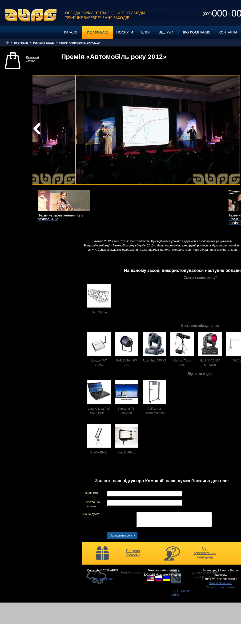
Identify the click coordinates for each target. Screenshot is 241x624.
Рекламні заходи (44, 42)
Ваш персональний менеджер (204, 553)
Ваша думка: (91, 514)
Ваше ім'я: (92, 493)
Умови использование (220, 587)
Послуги (124, 32)
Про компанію (196, 32)
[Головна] (7, 42)
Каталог (72, 32)
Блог (146, 32)
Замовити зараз (102, 579)
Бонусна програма (132, 553)
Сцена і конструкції (200, 277)
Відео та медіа (200, 374)
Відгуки (166, 32)
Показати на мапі (220, 583)
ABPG (31, 15)
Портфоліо (97, 32)
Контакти (228, 32)
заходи (32, 59)
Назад (48, 130)
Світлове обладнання (200, 326)
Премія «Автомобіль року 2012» (79, 42)
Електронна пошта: (92, 504)
